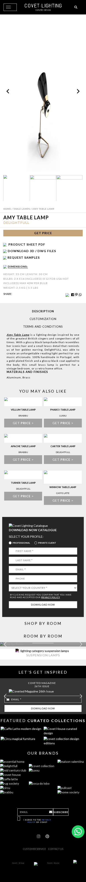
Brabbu (23, 415)
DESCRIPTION (43, 311)
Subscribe (61, 812)
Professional (21, 542)
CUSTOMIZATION (43, 319)
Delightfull (16, 222)
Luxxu (63, 415)
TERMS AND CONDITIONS (43, 326)
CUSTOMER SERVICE (34, 848)
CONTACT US (55, 848)
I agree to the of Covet (37, 821)
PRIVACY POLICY (50, 597)
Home (7, 208)
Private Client (47, 542)
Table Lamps (21, 208)
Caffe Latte (62, 493)
